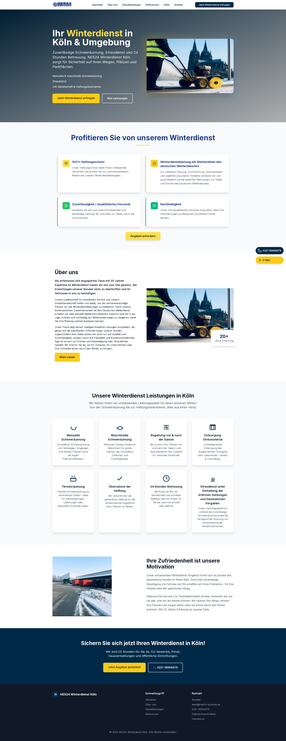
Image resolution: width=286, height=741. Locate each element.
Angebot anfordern (143, 236)
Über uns (113, 4)
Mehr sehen (67, 357)
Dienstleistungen (131, 4)
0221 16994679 (200, 709)
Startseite (97, 4)
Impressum (198, 718)
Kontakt (178, 4)
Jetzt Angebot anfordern (124, 667)
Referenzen (152, 4)
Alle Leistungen (117, 98)
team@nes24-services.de (206, 704)
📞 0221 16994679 (165, 667)
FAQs (167, 4)
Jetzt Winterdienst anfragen (214, 4)
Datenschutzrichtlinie (204, 714)
